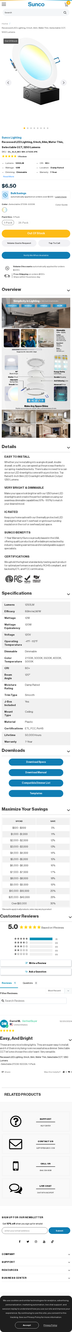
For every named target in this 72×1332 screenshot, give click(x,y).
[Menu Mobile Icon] (4, 4)
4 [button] (34, 128)
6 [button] (41, 128)
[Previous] (8, 82)
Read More (8, 176)
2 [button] (27, 128)
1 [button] (24, 128)
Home (5, 24)
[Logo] (36, 4)
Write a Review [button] (37, 963)
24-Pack (23, 223)
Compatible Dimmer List (36, 783)
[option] (36, 71)
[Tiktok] (52, 1241)
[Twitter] (28, 1241)
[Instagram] (36, 1241)
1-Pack (8, 223)
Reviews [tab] (7, 983)
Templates (36, 793)
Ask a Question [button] (37, 972)
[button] (65, 1072)
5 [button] (37, 128)
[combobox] (32, 12)
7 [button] (44, 128)
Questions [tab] (28, 983)
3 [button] (31, 128)
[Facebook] (19, 1241)
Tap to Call (54, 243)
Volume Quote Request (19, 243)
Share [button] (7, 1072)
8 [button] (47, 128)
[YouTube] (44, 1241)
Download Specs (36, 762)
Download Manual (36, 772)
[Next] (63, 82)
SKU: (4, 152)
